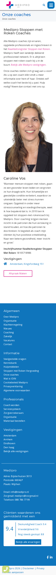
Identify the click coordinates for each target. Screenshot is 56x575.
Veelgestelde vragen (15, 359)
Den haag (9, 447)
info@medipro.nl (19, 492)
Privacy (40, 568)
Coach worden (11, 405)
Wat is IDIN (10, 378)
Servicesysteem (12, 409)
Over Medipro (11, 316)
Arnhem (8, 439)
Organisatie (10, 320)
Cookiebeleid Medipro (16, 382)
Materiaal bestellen (14, 420)
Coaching (9, 332)
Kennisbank (10, 362)
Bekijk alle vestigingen (16, 451)
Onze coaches (11, 374)
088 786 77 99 (22, 499)
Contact (8, 344)
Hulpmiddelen (11, 366)
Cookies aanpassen (13, 572)
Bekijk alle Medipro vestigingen (28, 64)
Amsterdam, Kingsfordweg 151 (27, 264)
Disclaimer (28, 568)
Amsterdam (10, 435)
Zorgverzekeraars (14, 412)
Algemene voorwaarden (17, 390)
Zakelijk (8, 336)
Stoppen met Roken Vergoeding (21, 370)
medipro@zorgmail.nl (26, 495)
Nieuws (8, 328)
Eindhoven (9, 443)
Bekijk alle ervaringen (28, 542)
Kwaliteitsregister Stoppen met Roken (29, 49)
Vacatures (9, 340)
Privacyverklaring (13, 386)
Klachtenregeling (13, 324)
